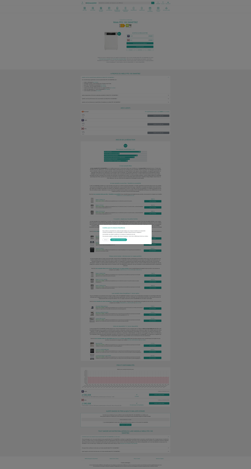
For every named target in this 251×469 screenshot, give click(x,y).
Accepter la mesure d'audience (118, 239)
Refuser (106, 239)
